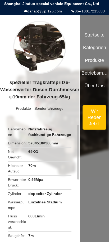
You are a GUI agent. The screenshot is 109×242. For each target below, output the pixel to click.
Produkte (23, 108)
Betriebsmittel (94, 73)
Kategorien (94, 47)
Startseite (94, 35)
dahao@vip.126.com (44, 11)
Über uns (94, 85)
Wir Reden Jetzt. (95, 117)
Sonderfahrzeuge (48, 108)
